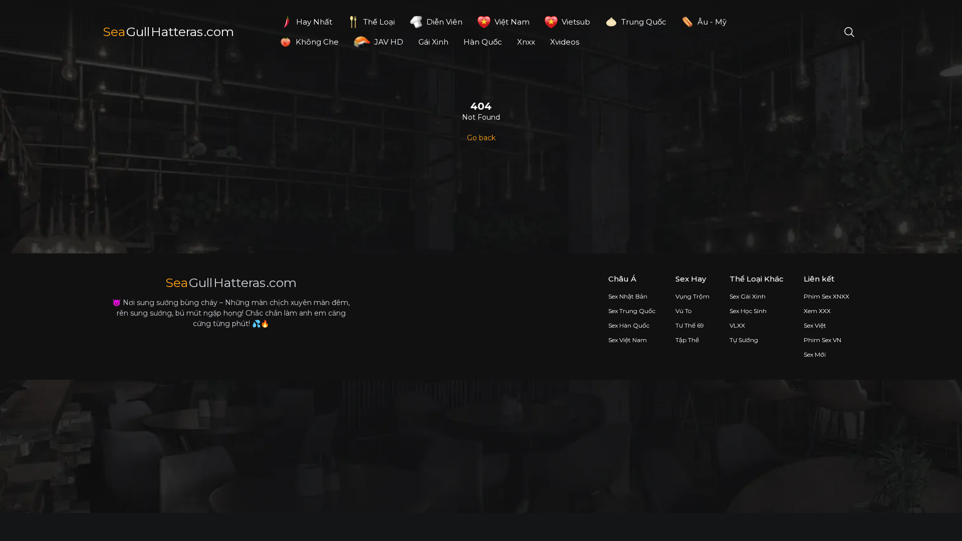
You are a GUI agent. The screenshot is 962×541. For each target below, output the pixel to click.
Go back (481, 137)
